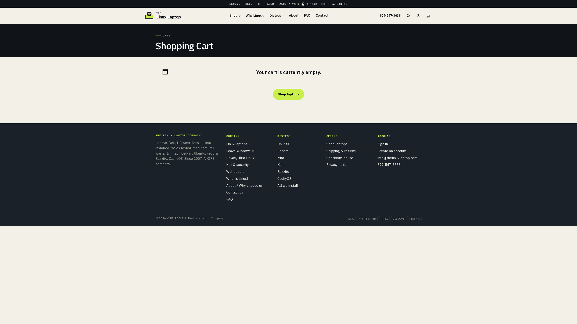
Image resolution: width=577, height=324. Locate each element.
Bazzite (283, 171)
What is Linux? (237, 178)
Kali (280, 164)
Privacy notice (337, 164)
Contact (322, 15)
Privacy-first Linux (240, 157)
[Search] (408, 15)
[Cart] (428, 15)
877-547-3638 (390, 16)
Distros (275, 15)
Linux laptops (236, 144)
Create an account (392, 150)
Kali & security (237, 164)
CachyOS (284, 178)
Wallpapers (235, 171)
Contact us (234, 192)
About (293, 15)
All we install (287, 185)
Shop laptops (288, 94)
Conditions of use (339, 157)
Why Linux (254, 15)
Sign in (383, 144)
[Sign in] (418, 15)
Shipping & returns (341, 150)
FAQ (307, 15)
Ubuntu (283, 144)
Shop (233, 15)
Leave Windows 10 (240, 150)
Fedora (282, 150)
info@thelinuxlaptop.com (397, 157)
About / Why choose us (244, 185)
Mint (280, 157)
